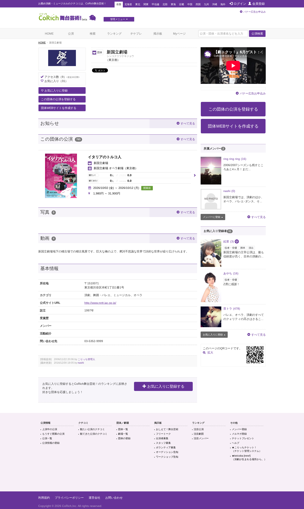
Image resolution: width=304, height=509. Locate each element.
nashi (81, 362)
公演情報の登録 (51, 442)
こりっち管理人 (86, 359)
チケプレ (136, 33)
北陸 (165, 4)
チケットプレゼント (243, 438)
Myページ (179, 33)
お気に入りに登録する (165, 386)
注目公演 (199, 429)
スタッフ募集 (163, 442)
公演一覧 (47, 438)
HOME (49, 33)
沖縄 (214, 4)
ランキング (114, 33)
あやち (230, 273)
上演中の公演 (49, 429)
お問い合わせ (114, 497)
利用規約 (44, 497)
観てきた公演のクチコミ (93, 433)
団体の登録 (124, 438)
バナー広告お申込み (254, 11)
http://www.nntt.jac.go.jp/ (100, 302)
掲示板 (157, 33)
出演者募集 (162, 438)
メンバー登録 (239, 429)
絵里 (228, 241)
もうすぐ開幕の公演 (53, 433)
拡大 (210, 352)
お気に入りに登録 (56, 90)
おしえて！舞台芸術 (167, 429)
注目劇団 (199, 433)
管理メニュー (117, 19)
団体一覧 (123, 429)
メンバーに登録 (211, 217)
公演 (71, 33)
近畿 (181, 4)
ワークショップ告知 (167, 456)
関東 (146, 4)
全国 (118, 4)
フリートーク (163, 433)
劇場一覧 (123, 433)
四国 (198, 4)
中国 (189, 4)
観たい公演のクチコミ (92, 429)
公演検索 (257, 33)
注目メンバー (201, 438)
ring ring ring (234, 158)
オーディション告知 (167, 452)
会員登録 (258, 3)
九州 (206, 4)
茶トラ (231, 308)
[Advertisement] (152, 478)
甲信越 (155, 4)
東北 (137, 4)
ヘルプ (235, 442)
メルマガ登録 (239, 433)
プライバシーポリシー (69, 497)
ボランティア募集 (166, 447)
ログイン (240, 3)
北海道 (128, 4)
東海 (173, 4)
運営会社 (94, 497)
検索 (93, 33)
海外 (222, 4)
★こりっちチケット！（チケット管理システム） (247, 449)
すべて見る (188, 123)
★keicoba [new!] (249, 457)
